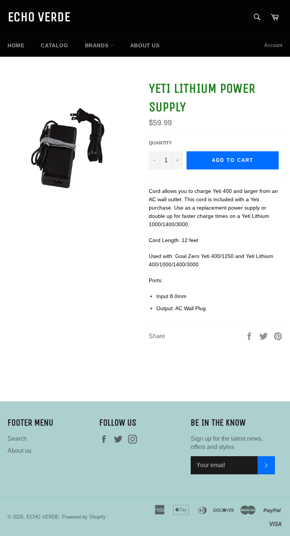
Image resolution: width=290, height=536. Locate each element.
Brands (97, 45)
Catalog (54, 45)
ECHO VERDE (39, 17)
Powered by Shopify (84, 517)
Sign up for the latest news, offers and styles (227, 442)
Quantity (160, 143)
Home (16, 45)
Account (273, 45)
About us (145, 45)
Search (17, 438)
